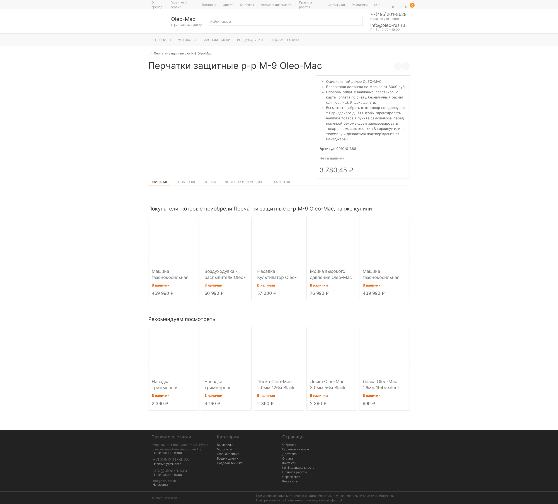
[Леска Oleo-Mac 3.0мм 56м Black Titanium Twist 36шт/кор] (332, 352)
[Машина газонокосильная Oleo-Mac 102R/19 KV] (173, 241)
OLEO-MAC (372, 81)
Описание (159, 182)
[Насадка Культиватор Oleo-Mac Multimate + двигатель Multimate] (279, 241)
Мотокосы (187, 40)
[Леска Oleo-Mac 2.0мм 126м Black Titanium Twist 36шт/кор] (279, 352)
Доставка (209, 5)
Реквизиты (360, 5)
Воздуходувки (250, 40)
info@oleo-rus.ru (387, 25)
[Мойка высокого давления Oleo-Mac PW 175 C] (332, 241)
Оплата (228, 5)
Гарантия (282, 182)
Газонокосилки (217, 40)
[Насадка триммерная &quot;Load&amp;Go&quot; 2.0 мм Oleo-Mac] (226, 352)
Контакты (247, 5)
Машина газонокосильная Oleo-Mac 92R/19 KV (384, 277)
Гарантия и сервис (178, 4)
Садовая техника (284, 40)
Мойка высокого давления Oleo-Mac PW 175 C (331, 277)
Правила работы (305, 4)
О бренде (156, 4)
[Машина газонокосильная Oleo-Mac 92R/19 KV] (384, 241)
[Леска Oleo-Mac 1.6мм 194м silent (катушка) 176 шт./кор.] (384, 352)
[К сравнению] (398, 66)
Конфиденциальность (276, 5)
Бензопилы (161, 40)
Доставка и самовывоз (245, 182)
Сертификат (336, 5)
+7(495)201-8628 (388, 14)
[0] (387, 4)
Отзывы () (186, 182)
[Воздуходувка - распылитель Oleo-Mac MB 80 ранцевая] (226, 241)
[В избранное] (406, 66)
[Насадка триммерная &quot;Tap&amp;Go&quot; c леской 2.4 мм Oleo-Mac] (173, 352)
